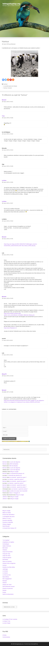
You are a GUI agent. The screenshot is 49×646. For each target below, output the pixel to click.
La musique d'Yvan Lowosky (10, 619)
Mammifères (6, 576)
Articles (4, 635)
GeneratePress (34, 644)
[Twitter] (6, 80)
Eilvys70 (4, 374)
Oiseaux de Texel (7, 584)
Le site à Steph (6, 623)
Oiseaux (5, 582)
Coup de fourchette (8, 551)
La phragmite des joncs (9, 516)
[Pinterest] (11, 80)
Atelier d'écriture (7, 546)
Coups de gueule (7, 557)
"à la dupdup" (6, 540)
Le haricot (5, 573)
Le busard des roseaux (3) (9, 528)
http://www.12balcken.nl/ (10, 328)
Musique (5, 580)
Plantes (4, 590)
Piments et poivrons (8, 588)
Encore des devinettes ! (9, 514)
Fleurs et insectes (7, 561)
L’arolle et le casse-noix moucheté (18, 491)
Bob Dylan (5, 547)
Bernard (4, 99)
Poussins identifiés (7, 520)
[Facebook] (3, 80)
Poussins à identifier (8, 522)
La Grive (4, 180)
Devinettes (5, 559)
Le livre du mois (7, 575)
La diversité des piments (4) (17, 473)
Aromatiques (6, 544)
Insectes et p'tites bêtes (9, 567)
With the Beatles (14, 464)
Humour (5, 84)
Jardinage (5, 569)
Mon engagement (7, 578)
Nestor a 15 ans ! (7, 518)
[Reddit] (8, 80)
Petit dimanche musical (8, 586)
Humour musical (7, 88)
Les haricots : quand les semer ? (18, 477)
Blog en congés (14, 471)
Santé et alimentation (8, 594)
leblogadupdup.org (11, 4)
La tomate (5, 571)
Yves (3, 116)
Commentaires (6, 637)
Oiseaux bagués (7, 524)
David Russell (6, 526)
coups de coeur (6, 555)
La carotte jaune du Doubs (10, 86)
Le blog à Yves (6, 621)
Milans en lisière (7, 512)
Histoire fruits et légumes (9, 563)
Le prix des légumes (15, 462)
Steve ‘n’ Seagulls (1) (14, 492)
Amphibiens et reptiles (8, 542)
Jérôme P (5, 496)
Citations (5, 549)
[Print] (13, 80)
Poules (4, 592)
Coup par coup (6, 553)
